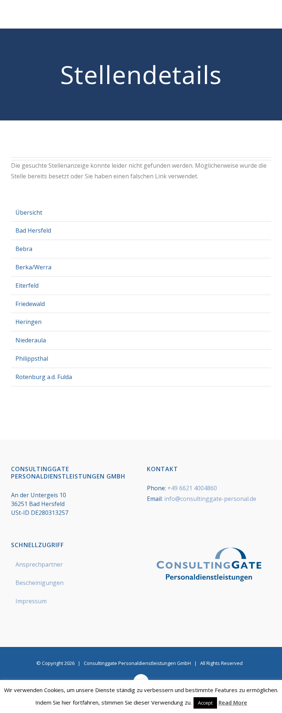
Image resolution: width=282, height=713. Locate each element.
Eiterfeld (27, 285)
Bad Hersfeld (33, 230)
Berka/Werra (33, 267)
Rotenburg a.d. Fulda (43, 377)
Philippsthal (31, 358)
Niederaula (30, 340)
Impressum (31, 601)
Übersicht (28, 212)
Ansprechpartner (39, 564)
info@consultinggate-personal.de (210, 499)
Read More (232, 702)
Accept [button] (205, 702)
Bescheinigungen (39, 583)
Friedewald (30, 304)
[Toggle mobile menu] (268, 17)
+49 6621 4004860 (192, 488)
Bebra (23, 249)
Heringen (28, 322)
